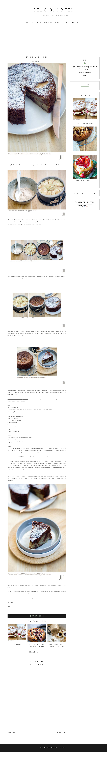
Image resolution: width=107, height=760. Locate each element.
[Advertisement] (53, 37)
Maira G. (64, 747)
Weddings (66, 22)
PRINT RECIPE (37, 616)
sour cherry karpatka (85, 123)
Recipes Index (36, 22)
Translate (89, 206)
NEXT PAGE (11, 732)
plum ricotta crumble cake (84, 151)
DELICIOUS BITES (53, 10)
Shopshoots (48, 22)
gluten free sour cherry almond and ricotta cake (37, 645)
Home (26, 22)
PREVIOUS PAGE (61, 732)
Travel (57, 22)
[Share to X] (38, 652)
